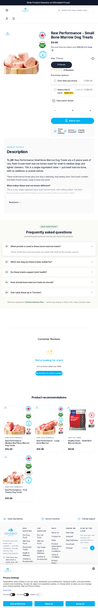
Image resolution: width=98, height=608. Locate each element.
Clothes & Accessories (28, 560)
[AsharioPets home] (36, 10)
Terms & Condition (55, 556)
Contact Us (56, 536)
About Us (55, 533)
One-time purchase (67, 80)
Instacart (69, 536)
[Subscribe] (92, 548)
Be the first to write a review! (49, 373)
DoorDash (70, 544)
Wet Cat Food (40, 542)
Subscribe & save (65, 91)
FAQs (54, 540)
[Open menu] (7, 10)
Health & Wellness (26, 554)
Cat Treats (41, 547)
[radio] (55, 80)
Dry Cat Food (40, 536)
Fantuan (69, 548)
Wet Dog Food (26, 542)
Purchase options (60, 75)
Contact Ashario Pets (34, 302)
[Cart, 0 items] (13, 18)
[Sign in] (7, 18)
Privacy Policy (55, 562)
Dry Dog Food (26, 536)
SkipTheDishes (72, 540)
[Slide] (93, 58)
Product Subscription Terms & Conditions (57, 547)
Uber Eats (70, 533)
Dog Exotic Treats (27, 548)
